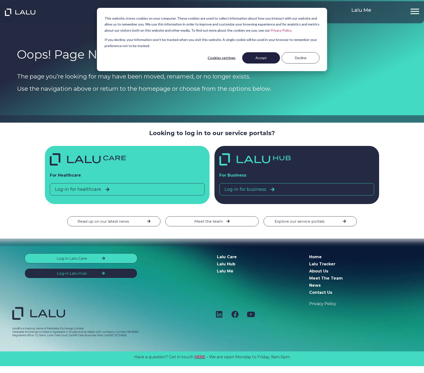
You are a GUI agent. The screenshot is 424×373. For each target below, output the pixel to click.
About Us (318, 271)
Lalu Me (361, 10)
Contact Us (320, 292)
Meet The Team (326, 278)
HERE (200, 357)
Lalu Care (227, 257)
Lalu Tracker (322, 264)
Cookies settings (222, 58)
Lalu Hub (226, 264)
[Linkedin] (219, 314)
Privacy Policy (322, 303)
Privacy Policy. (281, 30)
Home (315, 257)
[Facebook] (235, 314)
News (315, 285)
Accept (261, 58)
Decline (300, 58)
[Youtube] (251, 314)
